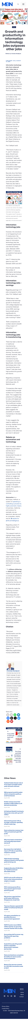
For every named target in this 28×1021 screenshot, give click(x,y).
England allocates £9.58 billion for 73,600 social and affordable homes (13, 869)
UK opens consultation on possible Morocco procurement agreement (12, 917)
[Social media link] (4, 996)
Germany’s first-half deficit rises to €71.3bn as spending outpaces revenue (13, 850)
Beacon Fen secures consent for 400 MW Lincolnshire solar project (13, 966)
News (14, 27)
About (22, 994)
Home (22, 992)
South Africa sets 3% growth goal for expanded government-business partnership (13, 946)
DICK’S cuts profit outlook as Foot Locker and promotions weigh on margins (13, 879)
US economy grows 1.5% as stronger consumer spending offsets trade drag (13, 822)
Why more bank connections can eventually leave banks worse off (13, 841)
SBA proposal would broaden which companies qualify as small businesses (13, 793)
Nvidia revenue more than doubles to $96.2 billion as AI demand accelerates (13, 803)
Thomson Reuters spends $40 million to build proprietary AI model (13, 907)
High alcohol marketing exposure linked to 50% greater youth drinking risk (14, 860)
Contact (21, 996)
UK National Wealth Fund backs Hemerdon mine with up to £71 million (14, 812)
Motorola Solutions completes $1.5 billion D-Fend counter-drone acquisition (13, 956)
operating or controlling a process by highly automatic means (13, 504)
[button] (18, 4)
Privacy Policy (5, 1006)
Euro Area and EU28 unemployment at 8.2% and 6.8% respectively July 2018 (17, 757)
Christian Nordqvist (16, 53)
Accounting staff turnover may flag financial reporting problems (13, 936)
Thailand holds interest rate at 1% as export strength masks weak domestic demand (13, 784)
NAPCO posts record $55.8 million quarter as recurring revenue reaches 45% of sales (13, 926)
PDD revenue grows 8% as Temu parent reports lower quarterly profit (12, 888)
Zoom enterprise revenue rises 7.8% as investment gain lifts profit (13, 831)
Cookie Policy (5, 1008)
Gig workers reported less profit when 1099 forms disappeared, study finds (12, 898)
